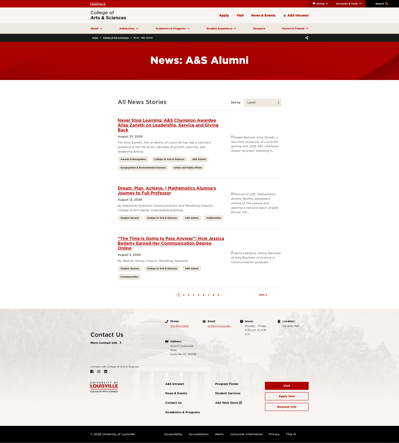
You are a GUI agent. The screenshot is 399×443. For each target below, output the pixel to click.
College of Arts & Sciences (116, 38)
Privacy (274, 434)
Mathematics (214, 218)
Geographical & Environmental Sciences (143, 167)
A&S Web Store (226, 402)
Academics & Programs (182, 412)
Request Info (286, 406)
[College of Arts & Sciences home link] (104, 386)
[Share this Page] (306, 37)
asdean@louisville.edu (221, 326)
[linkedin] (105, 371)
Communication (129, 276)
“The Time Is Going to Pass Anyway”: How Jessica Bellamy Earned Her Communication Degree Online (171, 243)
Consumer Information (246, 434)
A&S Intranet (174, 384)
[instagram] (98, 371)
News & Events (176, 393)
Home (95, 38)
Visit (286, 385)
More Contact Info (104, 342)
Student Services (227, 393)
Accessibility (173, 434)
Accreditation (199, 434)
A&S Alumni (199, 159)
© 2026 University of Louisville (112, 434)
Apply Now (287, 396)
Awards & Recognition (133, 159)
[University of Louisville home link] (98, 3)
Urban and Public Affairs (188, 167)
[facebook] (92, 371)
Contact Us (173, 402)
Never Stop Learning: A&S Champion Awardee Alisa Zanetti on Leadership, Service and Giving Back (168, 125)
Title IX (291, 434)
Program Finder (227, 384)
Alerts (219, 434)
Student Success (129, 218)
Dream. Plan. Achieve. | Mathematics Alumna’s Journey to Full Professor (167, 190)
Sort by (235, 102)
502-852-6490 (179, 326)
